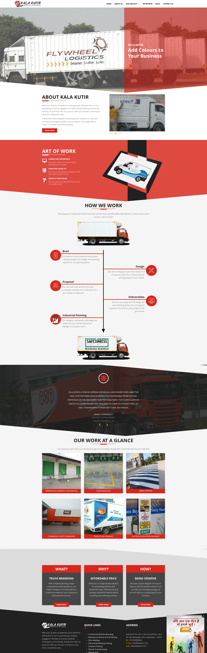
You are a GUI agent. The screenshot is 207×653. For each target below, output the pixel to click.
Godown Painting (95, 639)
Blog (157, 4)
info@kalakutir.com (140, 636)
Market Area (93, 645)
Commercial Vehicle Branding (61, 529)
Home (108, 4)
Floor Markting (103, 484)
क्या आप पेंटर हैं (147, 4)
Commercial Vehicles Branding (100, 627)
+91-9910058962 (135, 633)
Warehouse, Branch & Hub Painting (102, 630)
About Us (118, 4)
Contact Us (168, 4)
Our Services (131, 4)
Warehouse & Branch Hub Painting (61, 484)
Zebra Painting (145, 484)
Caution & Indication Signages (145, 529)
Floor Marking (94, 633)
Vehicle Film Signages (103, 529)
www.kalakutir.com (138, 639)
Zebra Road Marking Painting (100, 636)
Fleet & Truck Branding (97, 642)
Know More (49, 130)
